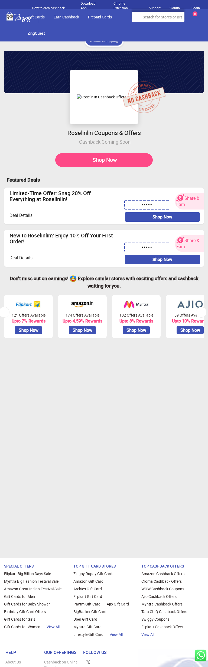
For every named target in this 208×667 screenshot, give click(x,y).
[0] (194, 18)
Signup (175, 8)
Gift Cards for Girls (19, 619)
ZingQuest (36, 33)
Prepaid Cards (100, 17)
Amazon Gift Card (88, 581)
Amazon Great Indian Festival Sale (32, 588)
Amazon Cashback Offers (162, 573)
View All (53, 626)
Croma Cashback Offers (161, 581)
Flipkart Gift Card (87, 596)
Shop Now (105, 159)
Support (155, 8)
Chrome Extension (120, 4)
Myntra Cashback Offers (162, 604)
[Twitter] (88, 662)
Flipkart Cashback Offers (162, 626)
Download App (88, 4)
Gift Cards (36, 17)
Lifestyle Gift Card (88, 634)
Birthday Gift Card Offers (25, 611)
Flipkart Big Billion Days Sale (27, 573)
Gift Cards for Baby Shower (27, 604)
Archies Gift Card (87, 588)
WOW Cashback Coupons (162, 588)
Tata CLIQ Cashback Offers (164, 611)
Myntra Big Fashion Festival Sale (31, 581)
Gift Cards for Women (22, 626)
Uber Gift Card (85, 619)
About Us (13, 662)
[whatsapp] (200, 655)
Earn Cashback (66, 17)
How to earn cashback (49, 8)
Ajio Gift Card (118, 604)
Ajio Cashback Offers (159, 596)
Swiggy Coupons (155, 619)
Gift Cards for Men (19, 596)
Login (195, 8)
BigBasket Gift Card (89, 611)
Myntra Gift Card (87, 626)
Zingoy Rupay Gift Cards (93, 573)
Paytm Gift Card (86, 604)
